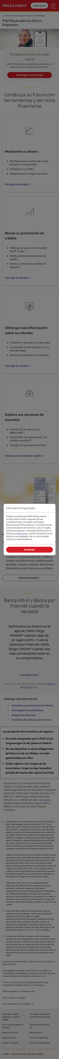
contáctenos (20, 533)
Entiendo (29, 549)
